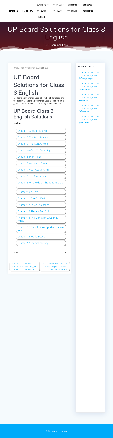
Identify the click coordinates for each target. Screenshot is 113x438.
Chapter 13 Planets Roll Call (33, 211)
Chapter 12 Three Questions (33, 204)
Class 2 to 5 (42, 5)
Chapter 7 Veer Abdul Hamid (34, 169)
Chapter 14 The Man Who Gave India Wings (38, 219)
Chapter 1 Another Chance (33, 130)
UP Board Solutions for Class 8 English (31, 68)
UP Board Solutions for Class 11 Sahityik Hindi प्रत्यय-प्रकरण (89, 119)
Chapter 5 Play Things (30, 156)
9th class (41, 11)
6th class (57, 5)
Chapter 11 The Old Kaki (31, 198)
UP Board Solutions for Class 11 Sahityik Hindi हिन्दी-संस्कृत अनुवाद (89, 75)
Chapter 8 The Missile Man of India (37, 176)
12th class (88, 11)
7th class (72, 5)
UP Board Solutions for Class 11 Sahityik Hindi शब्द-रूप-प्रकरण (89, 86)
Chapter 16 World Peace (31, 236)
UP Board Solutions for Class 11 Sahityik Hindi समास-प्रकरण (89, 97)
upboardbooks (20, 11)
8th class (87, 5)
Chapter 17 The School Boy (33, 243)
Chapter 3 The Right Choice (33, 143)
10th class (57, 11)
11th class (72, 11)
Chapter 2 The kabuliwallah (33, 137)
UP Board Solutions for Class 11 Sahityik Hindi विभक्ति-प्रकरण (89, 108)
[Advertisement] (90, 176)
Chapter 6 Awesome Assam (33, 163)
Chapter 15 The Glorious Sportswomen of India (41, 228)
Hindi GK (41, 17)
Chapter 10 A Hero (28, 192)
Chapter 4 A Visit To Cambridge (35, 150)
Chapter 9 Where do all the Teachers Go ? (40, 184)
